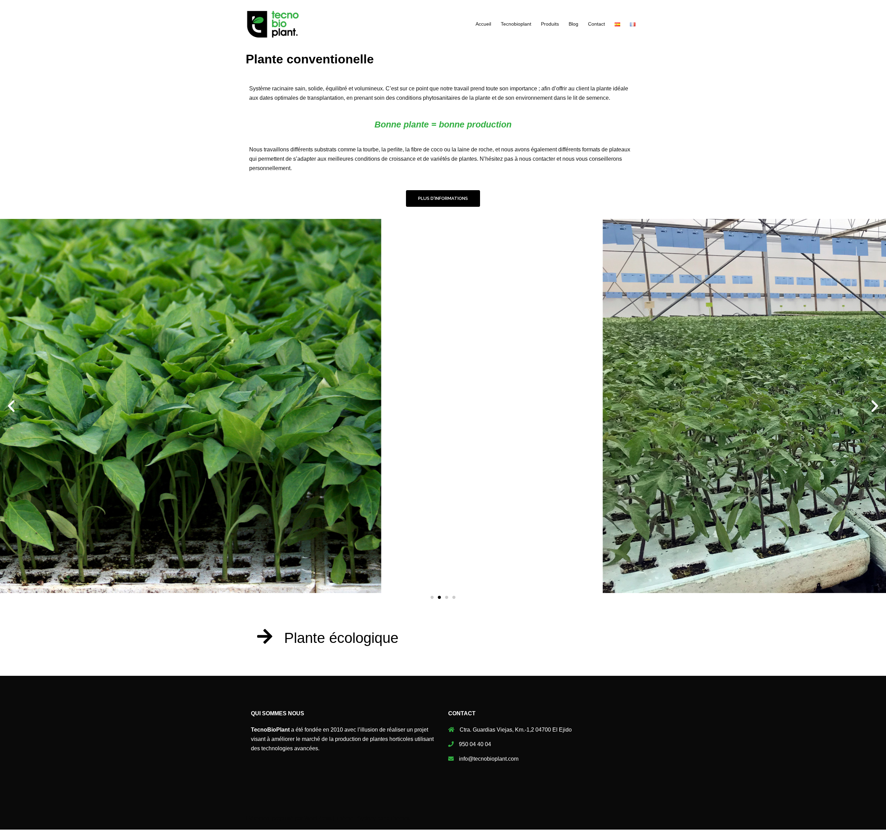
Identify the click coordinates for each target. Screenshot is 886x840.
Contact (596, 24)
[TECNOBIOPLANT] (273, 24)
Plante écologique (341, 638)
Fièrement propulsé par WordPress (289, 818)
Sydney (366, 818)
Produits (550, 24)
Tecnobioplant (516, 24)
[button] (443, 198)
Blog (573, 24)
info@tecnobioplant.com (488, 759)
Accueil (483, 24)
